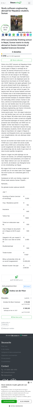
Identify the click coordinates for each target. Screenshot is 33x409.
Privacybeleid (5, 358)
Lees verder (14, 398)
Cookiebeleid (5, 361)
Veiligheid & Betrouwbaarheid (11, 352)
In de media (5, 349)
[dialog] (16, 394)
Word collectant (17, 60)
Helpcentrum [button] (7, 375)
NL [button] (4, 3)
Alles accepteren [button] (9, 401)
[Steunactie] (15, 2)
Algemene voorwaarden (9, 355)
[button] (3, 35)
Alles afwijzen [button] (24, 401)
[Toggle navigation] (29, 3)
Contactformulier (9, 372)
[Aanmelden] (1, 3)
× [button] (31, 382)
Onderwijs (5, 324)
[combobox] (28, 382)
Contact (27, 286)
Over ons (4, 346)
